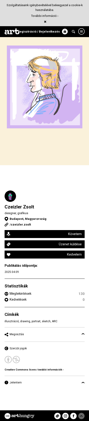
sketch (46, 321)
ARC (54, 321)
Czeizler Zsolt (19, 207)
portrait (36, 321)
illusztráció (12, 321)
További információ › (44, 16)
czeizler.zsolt (21, 224)
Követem (75, 234)
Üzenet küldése (70, 244)
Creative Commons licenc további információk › (34, 369)
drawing (25, 321)
